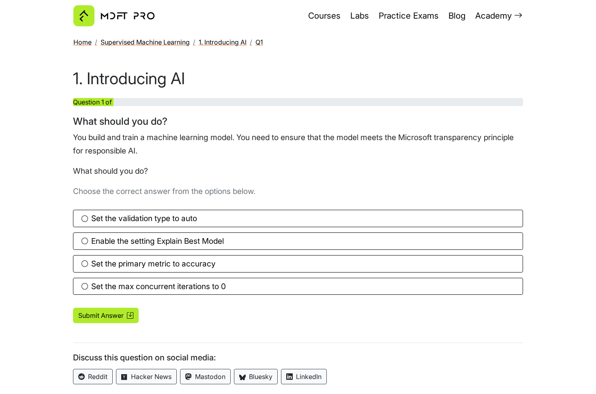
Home (82, 42)
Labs (359, 16)
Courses (324, 16)
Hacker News (150, 377)
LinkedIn (308, 377)
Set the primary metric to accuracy (153, 263)
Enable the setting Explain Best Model (157, 241)
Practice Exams (409, 16)
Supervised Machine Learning (145, 42)
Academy (494, 16)
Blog (456, 16)
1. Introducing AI (223, 42)
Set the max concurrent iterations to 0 (158, 286)
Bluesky (259, 377)
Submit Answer (101, 315)
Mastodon (209, 377)
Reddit (96, 377)
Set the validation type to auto (144, 218)
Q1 (259, 42)
